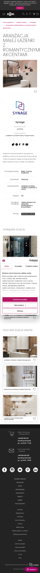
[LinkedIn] (35, 472)
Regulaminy (20, 513)
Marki (20, 500)
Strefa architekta (20, 551)
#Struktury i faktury (28, 214)
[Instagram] (12, 472)
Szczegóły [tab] (18, 266)
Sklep (20, 486)
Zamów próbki (20, 547)
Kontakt (20, 510)
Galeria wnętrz (20, 479)
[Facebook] (4, 472)
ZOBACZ (20, 8)
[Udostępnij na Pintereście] (23, 144)
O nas (20, 554)
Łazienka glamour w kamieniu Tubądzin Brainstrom (16, 318)
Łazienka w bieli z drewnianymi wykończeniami (13, 418)
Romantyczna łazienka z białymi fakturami (17, 389)
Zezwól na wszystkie (20, 299)
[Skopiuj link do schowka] (13, 144)
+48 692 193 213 (23, 438)
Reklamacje (20, 527)
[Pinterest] (27, 472)
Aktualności (20, 504)
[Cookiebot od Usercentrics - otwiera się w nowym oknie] (29, 260)
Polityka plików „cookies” (20, 531)
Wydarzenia (20, 489)
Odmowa (20, 311)
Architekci (20, 493)
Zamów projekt (20, 544)
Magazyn (20, 482)
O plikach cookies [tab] (32, 266)
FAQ (20, 558)
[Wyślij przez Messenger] (16, 144)
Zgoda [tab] (6, 266)
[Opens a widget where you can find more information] (31, 569)
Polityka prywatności (20, 534)
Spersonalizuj (19, 305)
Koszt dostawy (20, 520)
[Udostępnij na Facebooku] (20, 144)
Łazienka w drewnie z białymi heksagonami (17, 360)
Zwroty (20, 524)
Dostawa (20, 517)
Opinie (20, 540)
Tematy (20, 497)
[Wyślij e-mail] (27, 144)
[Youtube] (20, 472)
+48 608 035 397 (23, 455)
